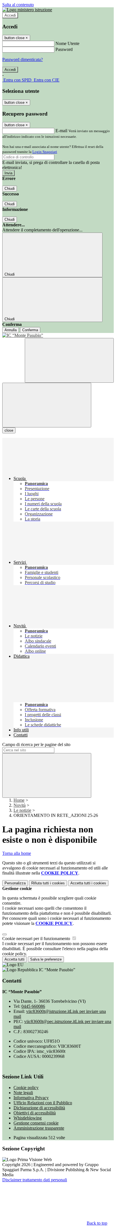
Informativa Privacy (31, 1097)
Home (19, 800)
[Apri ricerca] (69, 360)
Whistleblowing (28, 1118)
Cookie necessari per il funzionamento (36, 938)
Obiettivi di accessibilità (35, 1112)
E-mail (61, 130)
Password (64, 49)
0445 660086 (33, 1006)
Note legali (23, 1092)
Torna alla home (16, 853)
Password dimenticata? (22, 59)
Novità (20, 805)
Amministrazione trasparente (39, 1128)
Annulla (11, 330)
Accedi (10, 15)
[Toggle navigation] (46, 405)
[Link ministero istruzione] (27, 9)
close (9, 430)
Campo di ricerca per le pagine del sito (36, 744)
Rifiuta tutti (48, 883)
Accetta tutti (88, 883)
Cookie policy (26, 1087)
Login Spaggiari (44, 152)
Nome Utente (67, 43)
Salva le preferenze (46, 959)
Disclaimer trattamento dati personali (34, 1179)
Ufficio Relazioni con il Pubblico (43, 1102)
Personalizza (15, 883)
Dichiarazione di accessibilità (39, 1107)
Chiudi (10, 188)
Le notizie (22, 810)
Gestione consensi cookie (36, 1123)
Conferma (30, 330)
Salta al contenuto (18, 4)
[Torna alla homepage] (58, 335)
